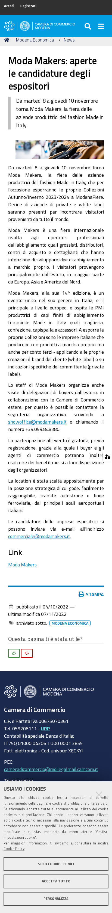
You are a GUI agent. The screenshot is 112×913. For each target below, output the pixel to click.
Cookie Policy (14, 848)
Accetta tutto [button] (56, 881)
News (69, 39)
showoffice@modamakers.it (37, 421)
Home (7, 39)
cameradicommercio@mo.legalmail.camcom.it (51, 769)
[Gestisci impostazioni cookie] (107, 456)
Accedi (9, 6)
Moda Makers (22, 564)
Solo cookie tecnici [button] (56, 864)
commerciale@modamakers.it (39, 536)
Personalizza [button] (56, 898)
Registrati (28, 6)
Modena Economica (35, 39)
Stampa (95, 594)
